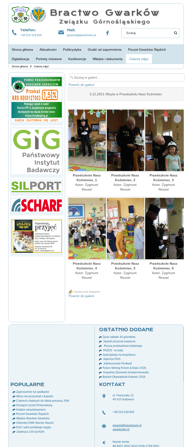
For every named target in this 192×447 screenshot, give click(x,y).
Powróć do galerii (81, 85)
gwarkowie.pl (121, 429)
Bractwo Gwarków (105, 12)
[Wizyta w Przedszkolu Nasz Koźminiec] (86, 141)
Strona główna (20, 66)
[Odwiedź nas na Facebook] (107, 33)
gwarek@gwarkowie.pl (81, 35)
